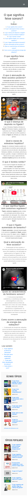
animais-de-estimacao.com (11, 428)
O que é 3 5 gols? (17, 471)
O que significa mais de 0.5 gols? (17, 478)
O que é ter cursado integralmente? (16, 390)
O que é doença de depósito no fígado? (14, 32)
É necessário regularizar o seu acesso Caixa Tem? (18, 464)
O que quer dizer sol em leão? (17, 406)
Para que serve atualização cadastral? (8, 356)
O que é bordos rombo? (15, 36)
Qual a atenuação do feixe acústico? (14, 44)
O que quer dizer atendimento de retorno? (7, 362)
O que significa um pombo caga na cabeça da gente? (17, 486)
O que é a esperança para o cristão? (17, 421)
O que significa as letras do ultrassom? (8, 350)
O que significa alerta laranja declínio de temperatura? (16, 447)
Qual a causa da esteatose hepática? (14, 34)
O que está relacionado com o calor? (17, 399)
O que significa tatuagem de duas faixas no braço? (17, 456)
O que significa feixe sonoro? (14, 27)
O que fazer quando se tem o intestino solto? (17, 382)
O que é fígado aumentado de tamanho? (14, 42)
